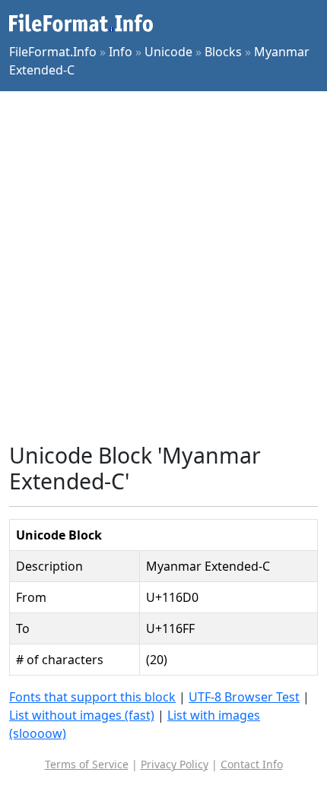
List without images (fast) (81, 715)
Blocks (223, 51)
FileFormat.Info (53, 51)
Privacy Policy (174, 764)
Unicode (168, 51)
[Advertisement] (163, 266)
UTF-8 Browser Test (244, 696)
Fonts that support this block (92, 696)
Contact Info (252, 764)
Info (120, 51)
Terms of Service (87, 764)
